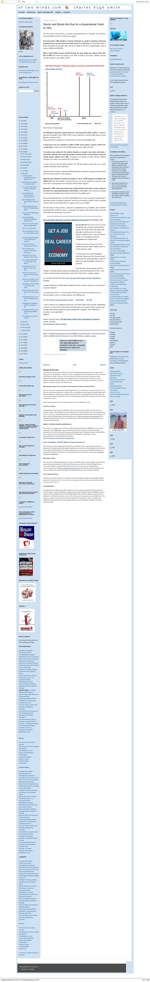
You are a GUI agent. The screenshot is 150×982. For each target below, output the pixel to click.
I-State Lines (22, 763)
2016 (22, 149)
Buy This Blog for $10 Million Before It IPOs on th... (30, 201)
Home (74, 364)
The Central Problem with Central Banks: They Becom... (29, 261)
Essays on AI (114, 215)
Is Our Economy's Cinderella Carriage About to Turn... (29, 177)
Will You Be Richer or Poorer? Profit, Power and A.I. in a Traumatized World (28, 678)
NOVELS (21, 923)
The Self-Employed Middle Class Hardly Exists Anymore (30, 239)
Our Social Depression (29, 228)
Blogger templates (7, 979)
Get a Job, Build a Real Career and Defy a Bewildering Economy (28, 707)
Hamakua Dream (115, 375)
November (25, 157)
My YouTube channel (116, 49)
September (25, 162)
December (25, 154)
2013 (22, 337)
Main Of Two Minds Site (45, 12)
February (25, 327)
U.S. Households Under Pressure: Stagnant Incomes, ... (29, 188)
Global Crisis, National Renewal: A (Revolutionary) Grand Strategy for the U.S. (29, 876)
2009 (22, 348)
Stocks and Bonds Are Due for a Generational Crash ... (30, 233)
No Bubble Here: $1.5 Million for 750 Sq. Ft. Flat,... (29, 268)
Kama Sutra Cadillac (25, 757)
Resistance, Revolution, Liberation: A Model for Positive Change (28, 838)
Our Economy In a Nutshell (118, 257)
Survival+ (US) (23, 846)
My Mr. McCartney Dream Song (119, 394)
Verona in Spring (24, 759)
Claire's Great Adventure (26, 753)
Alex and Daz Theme (116, 373)
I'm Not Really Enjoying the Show (120, 244)
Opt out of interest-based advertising (89, 416)
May (23, 173)
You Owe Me (114, 390)
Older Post (103, 364)
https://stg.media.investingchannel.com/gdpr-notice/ (58, 438)
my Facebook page (116, 59)
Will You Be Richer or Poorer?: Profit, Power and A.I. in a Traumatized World (28, 798)
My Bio (21, 51)
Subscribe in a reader (27, 969)
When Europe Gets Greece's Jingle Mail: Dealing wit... (29, 250)
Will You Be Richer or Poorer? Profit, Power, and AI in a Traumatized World (28, 888)
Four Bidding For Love (25, 750)
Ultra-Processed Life (25, 652)
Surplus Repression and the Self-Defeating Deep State (30, 208)
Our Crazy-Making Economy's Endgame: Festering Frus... (29, 219)
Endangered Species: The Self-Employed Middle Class (30, 311)
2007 (22, 354)
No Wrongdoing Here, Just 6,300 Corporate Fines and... (30, 298)
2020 (22, 138)
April (23, 322)
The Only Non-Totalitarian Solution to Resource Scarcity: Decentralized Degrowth (119, 280)
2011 (22, 342)
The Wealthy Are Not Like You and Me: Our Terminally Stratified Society (120, 240)
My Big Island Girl (115, 371)
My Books (66, 12)
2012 (22, 339)
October (24, 159)
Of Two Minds (23, 755)
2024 (22, 126)
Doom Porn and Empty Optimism (120, 265)
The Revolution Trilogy (117, 213)
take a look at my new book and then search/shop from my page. (119, 74)
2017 (22, 146)
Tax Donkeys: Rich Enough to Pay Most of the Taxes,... (30, 285)
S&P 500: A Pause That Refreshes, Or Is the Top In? (30, 274)
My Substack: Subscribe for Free (28, 82)
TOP (148, 979)
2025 (22, 123)
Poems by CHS (23, 363)
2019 (22, 140)
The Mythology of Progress (27, 655)
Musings (58, 12)
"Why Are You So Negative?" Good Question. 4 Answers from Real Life (119, 228)
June (23, 171)
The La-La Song (115, 396)
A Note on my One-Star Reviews (119, 269)
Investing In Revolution (26, 650)
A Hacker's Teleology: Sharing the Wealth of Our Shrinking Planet (28, 671)
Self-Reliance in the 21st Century (29, 657)
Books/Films (31, 12)
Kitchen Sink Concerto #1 (117, 379)
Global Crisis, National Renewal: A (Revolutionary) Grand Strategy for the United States (29, 665)
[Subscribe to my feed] (20, 969)
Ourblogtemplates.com (29, 979)
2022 (22, 132)
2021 (22, 135)
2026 (22, 121)
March (24, 324)
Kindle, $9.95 (80, 300)
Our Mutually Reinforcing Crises (119, 232)
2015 (22, 152)
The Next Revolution (116, 382)
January (24, 330)
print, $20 (89, 300)
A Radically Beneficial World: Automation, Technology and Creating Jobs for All (27, 701)
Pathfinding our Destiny (26, 682)
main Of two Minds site (122, 356)
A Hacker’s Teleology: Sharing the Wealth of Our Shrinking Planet (28, 792)
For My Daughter (24, 761)
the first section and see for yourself (61, 300)
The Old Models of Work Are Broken (54, 324)
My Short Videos (115, 51)
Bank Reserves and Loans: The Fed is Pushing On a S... (30, 292)
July (23, 168)
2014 (22, 334)
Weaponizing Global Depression (120, 253)
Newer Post (46, 364)
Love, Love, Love (115, 392)
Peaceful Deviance (115, 386)
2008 (22, 351)
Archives (21, 12)
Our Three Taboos (115, 251)
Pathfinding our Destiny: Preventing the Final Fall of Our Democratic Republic (28, 805)
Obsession (113, 378)
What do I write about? (25, 22)
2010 (22, 345)
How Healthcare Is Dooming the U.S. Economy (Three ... (28, 195)
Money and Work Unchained (27, 684)
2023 (22, 129)
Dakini (112, 384)
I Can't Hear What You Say (118, 388)
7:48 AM (63, 354)
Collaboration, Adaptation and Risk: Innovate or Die (29, 305)
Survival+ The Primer (25, 728)
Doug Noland (58, 128)
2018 (22, 143)
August (24, 165)
